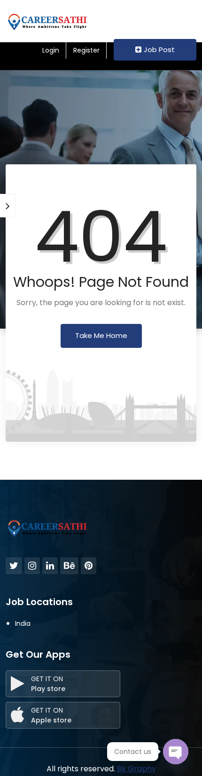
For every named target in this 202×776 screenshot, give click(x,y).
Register (86, 50)
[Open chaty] (175, 751)
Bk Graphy (136, 768)
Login (50, 50)
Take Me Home (101, 335)
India (23, 623)
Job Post (159, 49)
